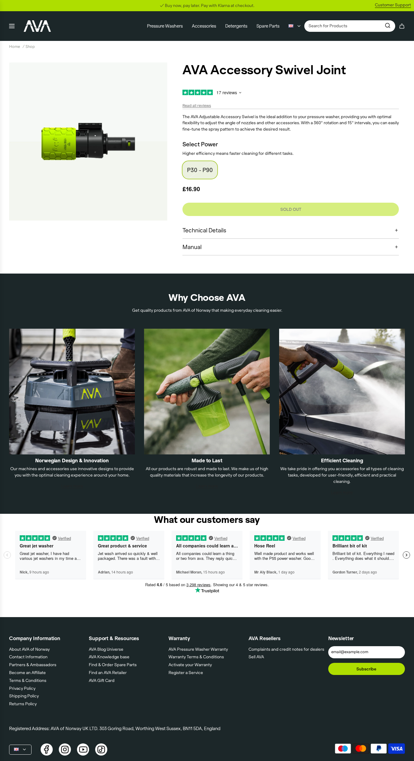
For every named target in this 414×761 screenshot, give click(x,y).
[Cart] (402, 26)
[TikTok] (101, 749)
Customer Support (393, 5)
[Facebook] (47, 749)
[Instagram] (65, 749)
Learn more (72, 486)
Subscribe (366, 669)
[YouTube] (83, 749)
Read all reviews (196, 105)
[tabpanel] (88, 141)
